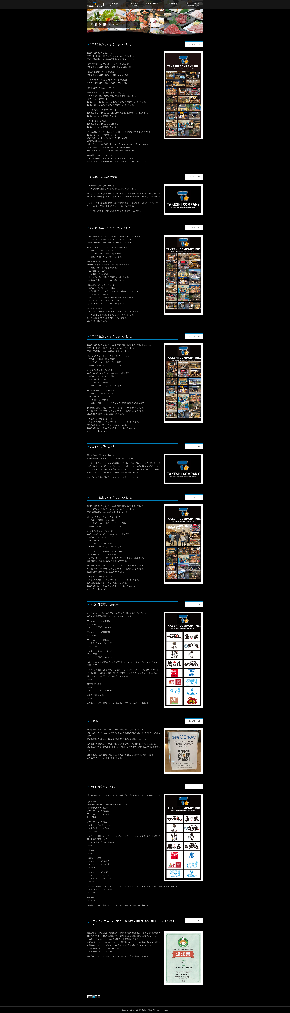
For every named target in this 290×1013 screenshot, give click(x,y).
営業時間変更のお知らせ (104, 604)
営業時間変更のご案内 (103, 786)
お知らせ (95, 721)
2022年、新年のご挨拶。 (105, 446)
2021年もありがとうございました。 (112, 497)
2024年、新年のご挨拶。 (105, 177)
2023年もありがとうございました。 (112, 227)
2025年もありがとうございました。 (112, 44)
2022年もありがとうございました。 (112, 336)
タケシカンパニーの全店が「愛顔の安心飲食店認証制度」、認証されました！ (132, 922)
